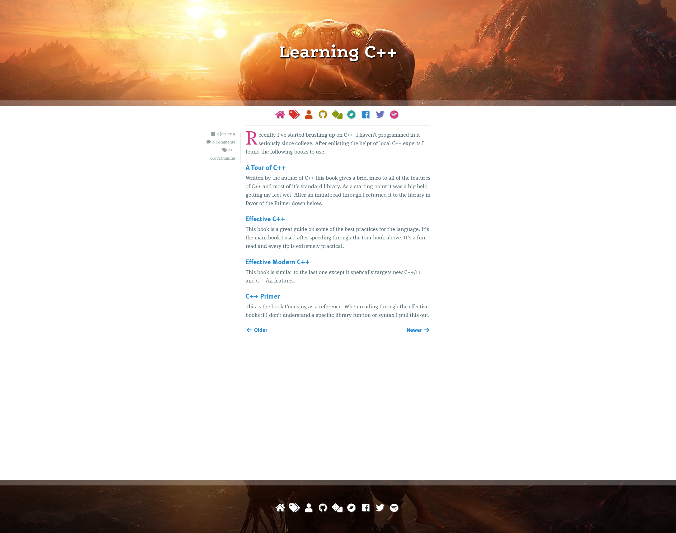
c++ (231, 150)
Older (260, 330)
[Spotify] (394, 115)
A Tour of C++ (266, 167)
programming (222, 158)
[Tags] (294, 115)
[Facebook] (365, 115)
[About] (308, 115)
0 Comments (223, 142)
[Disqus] (338, 406)
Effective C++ (265, 219)
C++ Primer (263, 296)
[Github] (323, 115)
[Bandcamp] (351, 115)
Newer (415, 330)
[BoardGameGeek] (337, 115)
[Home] (280, 115)
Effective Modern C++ (278, 262)
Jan (223, 134)
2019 (231, 134)
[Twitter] (380, 115)
